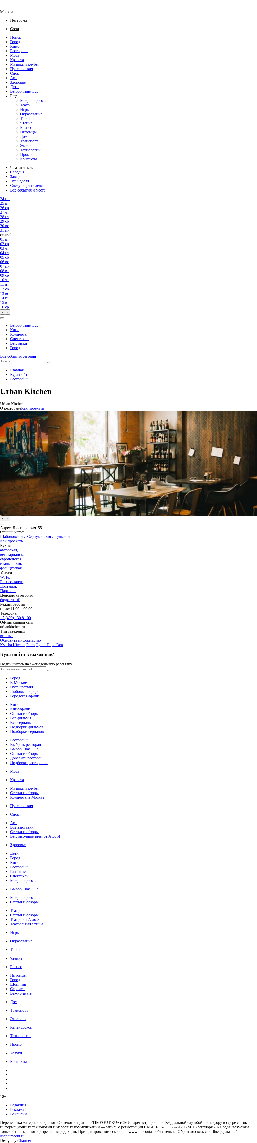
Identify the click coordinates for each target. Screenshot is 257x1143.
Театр (25, 105)
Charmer (24, 1140)
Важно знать (21, 993)
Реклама (17, 1109)
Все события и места (27, 190)
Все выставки (22, 827)
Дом (23, 136)
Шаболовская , (13, 536)
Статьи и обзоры (24, 713)
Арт (13, 78)
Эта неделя (19, 181)
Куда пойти (20, 374)
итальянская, (11, 563)
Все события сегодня (18, 356)
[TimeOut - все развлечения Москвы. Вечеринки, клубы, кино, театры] (11, 7)
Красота (17, 60)
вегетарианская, (13, 554)
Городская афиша (25, 696)
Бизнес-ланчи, (12, 582)
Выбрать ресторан (25, 744)
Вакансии (18, 1114)
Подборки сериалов (27, 731)
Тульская (62, 536)
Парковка (8, 591)
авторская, (9, 550)
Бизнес (26, 127)
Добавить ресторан (26, 758)
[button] (2, 318)
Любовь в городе (24, 691)
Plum (30, 645)
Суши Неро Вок (49, 645)
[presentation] (2, 312)
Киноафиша (20, 709)
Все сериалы (21, 722)
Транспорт (29, 141)
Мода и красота (33, 100)
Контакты (28, 159)
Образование (31, 114)
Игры (25, 109)
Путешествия (21, 69)
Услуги (16, 1053)
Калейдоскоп (21, 1027)
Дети (14, 87)
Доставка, (8, 586)
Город (15, 42)
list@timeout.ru (12, 1136)
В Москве (18, 682)
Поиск (15, 37)
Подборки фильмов (26, 727)
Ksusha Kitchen (12, 645)
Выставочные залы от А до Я (35, 836)
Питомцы (28, 132)
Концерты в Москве (27, 797)
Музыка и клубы (24, 64)
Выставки (18, 343)
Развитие (18, 871)
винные (6, 636)
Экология (28, 145)
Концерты (18, 334)
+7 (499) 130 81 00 (15, 618)
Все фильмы (20, 718)
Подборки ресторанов (29, 762)
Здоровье (18, 82)
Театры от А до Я (25, 919)
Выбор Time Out (24, 91)
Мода (14, 55)
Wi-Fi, (5, 577)
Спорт (15, 73)
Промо (26, 154)
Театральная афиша (26, 924)
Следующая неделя (26, 185)
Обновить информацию (20, 640)
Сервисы (17, 989)
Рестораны (19, 51)
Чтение (26, 123)
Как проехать (32, 408)
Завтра (15, 176)
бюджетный (10, 600)
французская (11, 568)
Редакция (18, 1105)
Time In (26, 118)
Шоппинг (18, 984)
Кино (14, 46)
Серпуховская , (41, 536)
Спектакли (19, 339)
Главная (17, 370)
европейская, (11, 559)
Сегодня (17, 172)
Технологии (30, 150)
